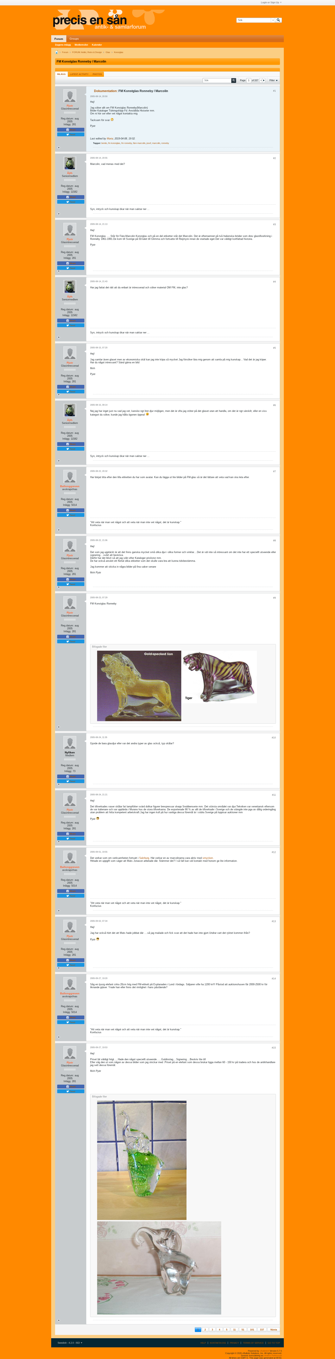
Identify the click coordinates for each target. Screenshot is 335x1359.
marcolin (156, 143)
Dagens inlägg (63, 44)
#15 (274, 1047)
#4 (274, 281)
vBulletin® (264, 1351)
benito (104, 143)
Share (72, 130)
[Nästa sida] (263, 80)
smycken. (208, 857)
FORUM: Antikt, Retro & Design (87, 52)
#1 (274, 91)
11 (234, 1329)
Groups (74, 38)
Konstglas (118, 52)
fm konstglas (114, 143)
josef (149, 143)
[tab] (61, 74)
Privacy (234, 1343)
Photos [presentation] (97, 74)
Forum (58, 38)
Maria (110, 138)
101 (252, 1329)
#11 (274, 795)
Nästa (273, 1329)
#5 (274, 348)
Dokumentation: (106, 91)
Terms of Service (253, 1343)
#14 (274, 978)
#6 (274, 405)
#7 (274, 471)
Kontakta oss (218, 1343)
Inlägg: (67, 124)
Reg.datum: (67, 118)
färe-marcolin (139, 143)
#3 (274, 224)
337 (262, 1329)
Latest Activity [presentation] (79, 74)
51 (243, 1329)
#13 (274, 921)
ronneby (165, 143)
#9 (274, 597)
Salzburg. (144, 857)
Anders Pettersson (273, 1355)
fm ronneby (126, 143)
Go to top (274, 1343)
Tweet (72, 134)
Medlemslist (81, 44)
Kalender (97, 44)
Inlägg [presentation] (61, 74)
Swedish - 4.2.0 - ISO (69, 1343)
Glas (108, 52)
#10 (274, 737)
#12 (274, 852)
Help (203, 1343)
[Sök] (278, 20)
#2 (274, 158)
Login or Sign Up (270, 2)
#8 (274, 540)
